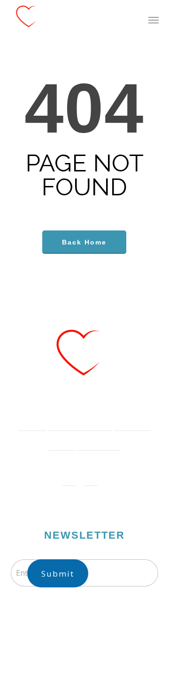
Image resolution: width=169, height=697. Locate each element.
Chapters (127, 420)
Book (57, 440)
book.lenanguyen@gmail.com (93, 618)
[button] (153, 19)
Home (27, 420)
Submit (57, 573)
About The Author (75, 420)
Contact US (94, 440)
